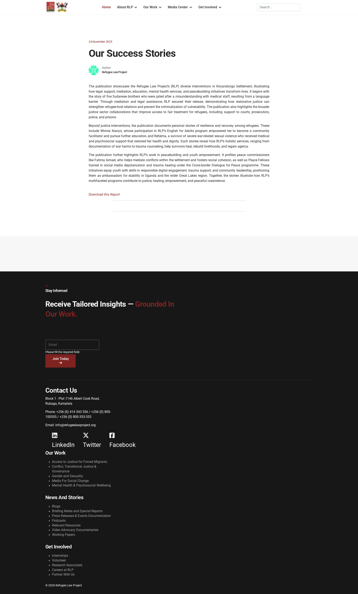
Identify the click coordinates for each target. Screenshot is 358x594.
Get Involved (207, 7)
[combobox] (278, 7)
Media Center (178, 7)
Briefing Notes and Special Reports (77, 511)
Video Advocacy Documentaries (75, 530)
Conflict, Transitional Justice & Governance (74, 469)
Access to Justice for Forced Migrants (79, 462)
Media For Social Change (70, 481)
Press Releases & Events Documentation (81, 516)
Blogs (56, 506)
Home (106, 7)
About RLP (125, 7)
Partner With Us (63, 574)
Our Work (150, 7)
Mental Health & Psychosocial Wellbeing (81, 485)
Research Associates (67, 565)
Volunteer (59, 560)
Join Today (60, 359)
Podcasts (59, 521)
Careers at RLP (63, 570)
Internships (60, 556)
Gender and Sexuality (67, 476)
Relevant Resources (66, 525)
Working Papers (63, 535)
